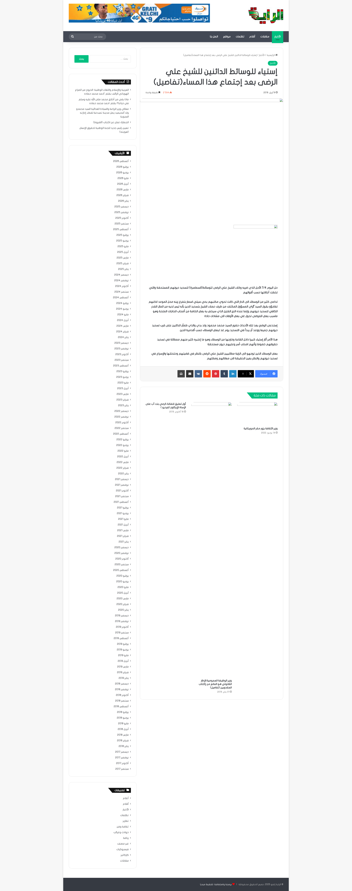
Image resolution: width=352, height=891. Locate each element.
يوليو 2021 (123, 507)
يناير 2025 (123, 269)
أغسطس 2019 (121, 638)
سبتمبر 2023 (122, 360)
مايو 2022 (123, 451)
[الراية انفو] (265, 15)
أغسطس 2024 (121, 297)
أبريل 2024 (123, 320)
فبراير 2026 (122, 195)
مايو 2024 (123, 314)
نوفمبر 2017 (122, 757)
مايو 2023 (123, 382)
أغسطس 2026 (121, 161)
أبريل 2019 (123, 661)
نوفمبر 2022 (121, 417)
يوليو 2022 (122, 439)
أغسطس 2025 (121, 229)
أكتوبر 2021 (122, 490)
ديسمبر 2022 (121, 411)
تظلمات (240, 36)
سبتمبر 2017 (122, 769)
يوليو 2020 (122, 576)
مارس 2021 (123, 530)
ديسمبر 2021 (122, 479)
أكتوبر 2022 (122, 422)
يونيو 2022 (122, 445)
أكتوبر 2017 (122, 763)
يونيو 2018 (123, 718)
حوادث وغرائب (121, 832)
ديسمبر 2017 (122, 752)
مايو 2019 (123, 655)
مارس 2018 (123, 735)
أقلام (252, 36)
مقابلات (264, 36)
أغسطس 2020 (121, 570)
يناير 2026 (123, 201)
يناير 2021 (124, 541)
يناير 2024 (123, 337)
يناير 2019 (124, 678)
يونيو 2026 (122, 172)
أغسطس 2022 (121, 434)
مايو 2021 (123, 519)
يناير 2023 (123, 405)
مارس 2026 (123, 189)
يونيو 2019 (123, 649)
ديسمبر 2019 (122, 615)
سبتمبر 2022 (122, 428)
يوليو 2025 (122, 235)
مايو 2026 (123, 178)
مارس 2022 (123, 462)
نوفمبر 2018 (122, 689)
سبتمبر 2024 (121, 292)
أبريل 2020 (123, 593)
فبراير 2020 (122, 604)
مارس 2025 (123, 258)
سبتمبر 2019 (122, 632)
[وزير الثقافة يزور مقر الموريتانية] (257, 413)
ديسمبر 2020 (121, 547)
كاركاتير (125, 855)
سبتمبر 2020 (122, 564)
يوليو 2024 (122, 303)
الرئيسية (271, 55)
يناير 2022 (123, 473)
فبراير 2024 (122, 331)
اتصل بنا (214, 36)
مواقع (227, 36)
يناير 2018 (124, 746)
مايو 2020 (123, 587)
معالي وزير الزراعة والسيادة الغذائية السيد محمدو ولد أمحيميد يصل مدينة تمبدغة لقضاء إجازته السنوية (102, 113)
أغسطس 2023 (121, 365)
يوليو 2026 (122, 167)
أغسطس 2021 (121, 502)
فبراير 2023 (122, 400)
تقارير (126, 821)
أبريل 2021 (123, 524)
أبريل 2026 (123, 184)
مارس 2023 (123, 394)
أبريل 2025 (123, 252)
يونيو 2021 (123, 513)
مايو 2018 (123, 723)
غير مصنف (123, 843)
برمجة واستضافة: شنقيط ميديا (216, 884)
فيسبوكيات (122, 849)
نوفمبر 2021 (122, 485)
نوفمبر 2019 (122, 621)
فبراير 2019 (123, 672)
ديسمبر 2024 (121, 275)
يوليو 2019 (123, 644)
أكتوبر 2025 (122, 218)
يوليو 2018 (123, 712)
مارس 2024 (122, 326)
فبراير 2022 (122, 468)
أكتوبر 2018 (122, 695)
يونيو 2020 (122, 581)
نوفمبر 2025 (121, 212)
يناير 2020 (123, 610)
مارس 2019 (123, 666)
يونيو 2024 (122, 309)
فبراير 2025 (122, 263)
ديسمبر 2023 (121, 343)
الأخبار (277, 36)
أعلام (126, 798)
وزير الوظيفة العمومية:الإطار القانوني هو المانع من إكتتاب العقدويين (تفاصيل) (215, 684)
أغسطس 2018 (121, 706)
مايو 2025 (123, 246)
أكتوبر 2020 (122, 559)
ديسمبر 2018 (122, 683)
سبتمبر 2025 (122, 223)
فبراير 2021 (123, 536)
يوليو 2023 (122, 371)
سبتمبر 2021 (122, 496)
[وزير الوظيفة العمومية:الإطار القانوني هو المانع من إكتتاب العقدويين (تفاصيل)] (211, 539)
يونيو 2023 (122, 377)
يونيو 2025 (122, 240)
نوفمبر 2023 (121, 348)
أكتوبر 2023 (122, 354)
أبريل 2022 (123, 456)
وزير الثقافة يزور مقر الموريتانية (261, 428)
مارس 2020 (123, 598)
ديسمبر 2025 (121, 206)
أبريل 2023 (123, 388)
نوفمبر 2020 (121, 553)
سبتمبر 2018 (122, 701)
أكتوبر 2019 (122, 627)
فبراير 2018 (123, 740)
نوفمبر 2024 (121, 280)
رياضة (126, 838)
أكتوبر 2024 (122, 286)
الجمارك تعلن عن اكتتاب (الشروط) (111, 122)
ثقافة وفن (123, 826)
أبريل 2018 (123, 729)
